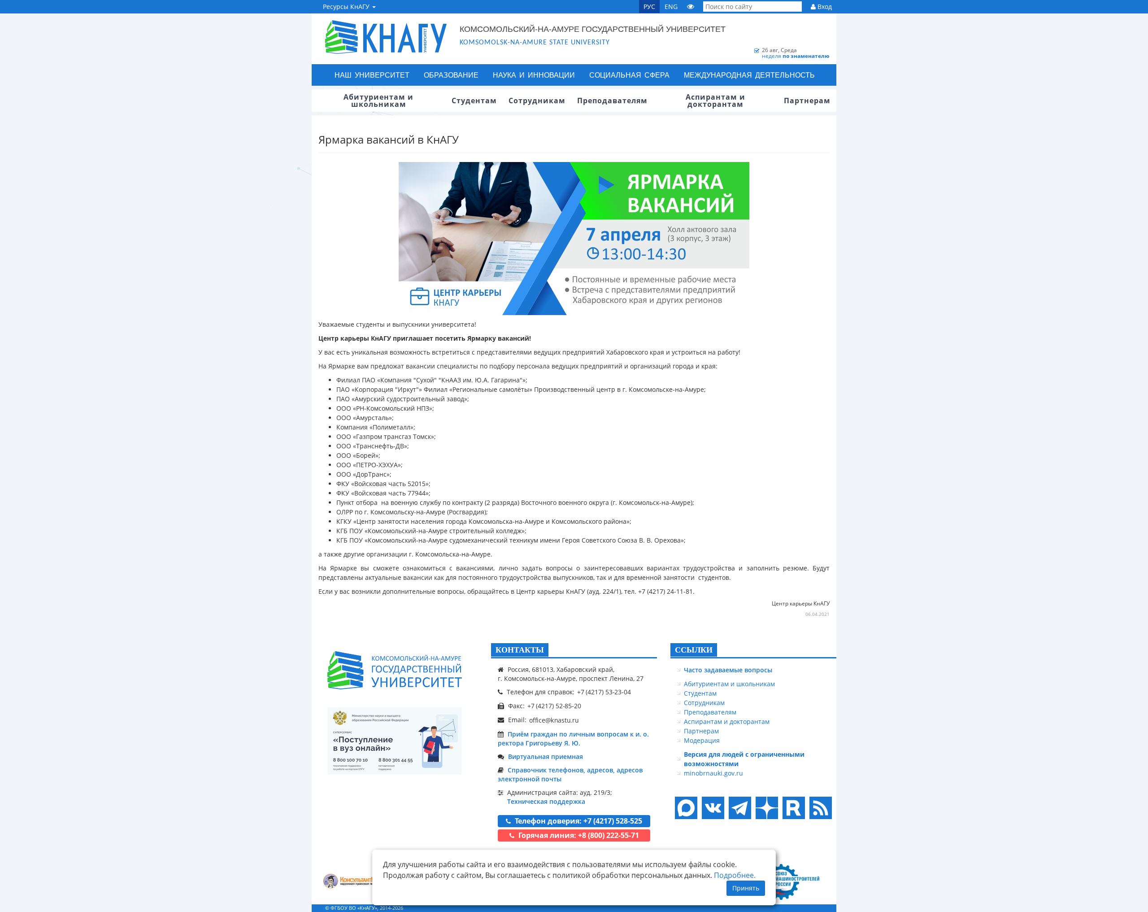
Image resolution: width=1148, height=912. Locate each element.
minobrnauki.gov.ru (713, 773)
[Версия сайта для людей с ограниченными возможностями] (691, 6)
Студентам (700, 693)
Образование (451, 75)
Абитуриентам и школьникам (729, 684)
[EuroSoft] (354, 882)
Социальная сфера (629, 75)
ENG (671, 6)
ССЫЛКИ (694, 649)
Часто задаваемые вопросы (728, 670)
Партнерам (701, 731)
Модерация (702, 740)
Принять (745, 888)
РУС (649, 6)
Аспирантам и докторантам (727, 721)
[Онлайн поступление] (394, 741)
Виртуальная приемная (545, 756)
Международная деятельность (749, 75)
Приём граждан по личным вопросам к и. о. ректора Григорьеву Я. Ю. (573, 738)
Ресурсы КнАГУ (347, 6)
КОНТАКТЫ (520, 649)
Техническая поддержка (546, 801)
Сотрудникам (704, 702)
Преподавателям (710, 712)
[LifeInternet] (818, 907)
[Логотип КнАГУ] (394, 670)
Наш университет (372, 75)
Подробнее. (735, 875)
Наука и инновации (534, 75)
